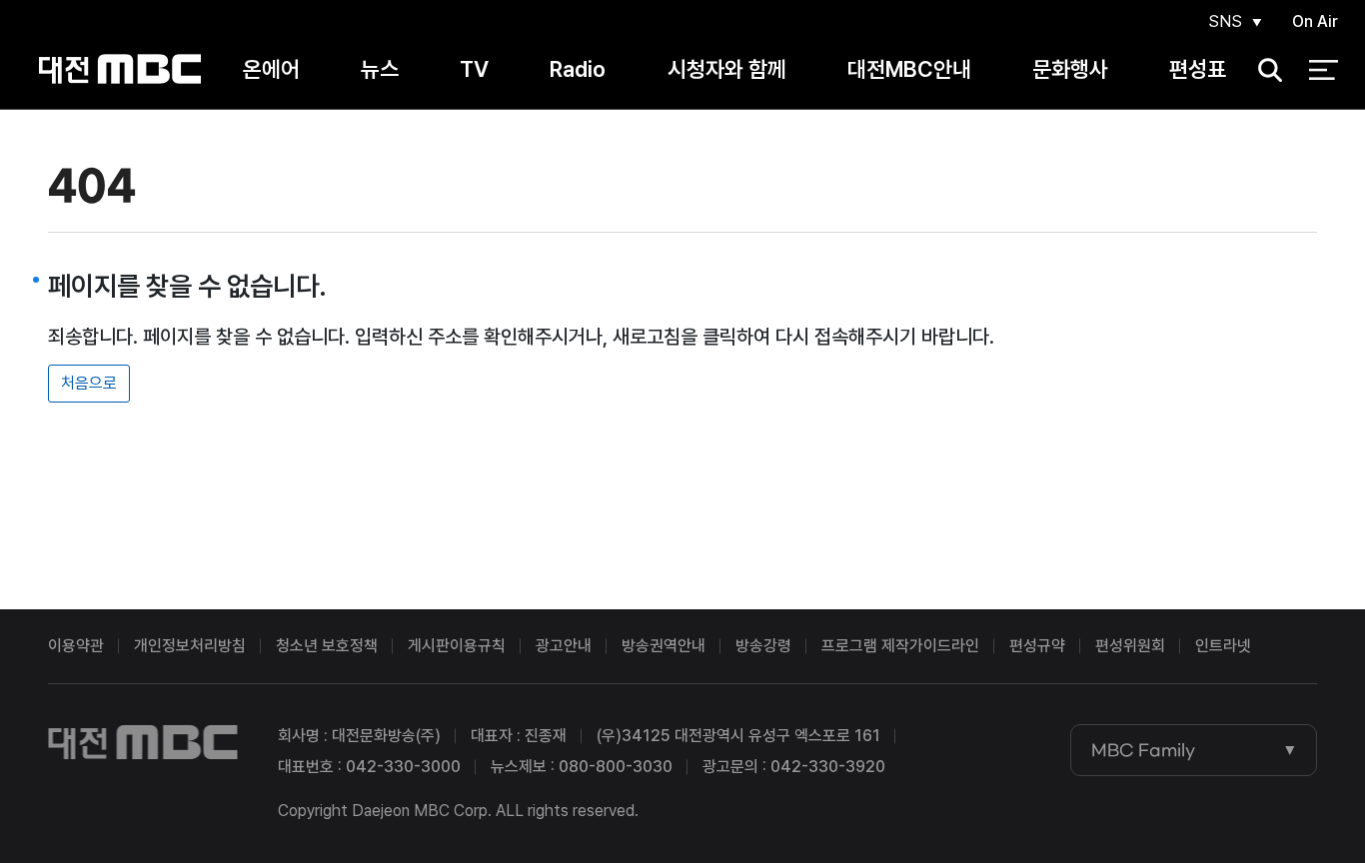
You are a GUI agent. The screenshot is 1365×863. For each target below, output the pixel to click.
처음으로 (89, 383)
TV (474, 69)
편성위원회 (1130, 645)
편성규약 (1037, 645)
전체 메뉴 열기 (1323, 70)
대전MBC (119, 69)
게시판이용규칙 (457, 645)
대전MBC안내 (909, 69)
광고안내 (564, 645)
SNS (1225, 21)
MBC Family (1143, 750)
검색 (1264, 70)
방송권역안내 (663, 645)
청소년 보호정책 (327, 645)
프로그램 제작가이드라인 (900, 645)
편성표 (1197, 69)
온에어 (271, 69)
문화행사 (1070, 69)
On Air (1315, 21)
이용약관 (76, 645)
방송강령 (763, 645)
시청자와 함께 (727, 69)
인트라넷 (1223, 645)
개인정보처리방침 (190, 645)
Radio (578, 69)
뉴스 (380, 69)
